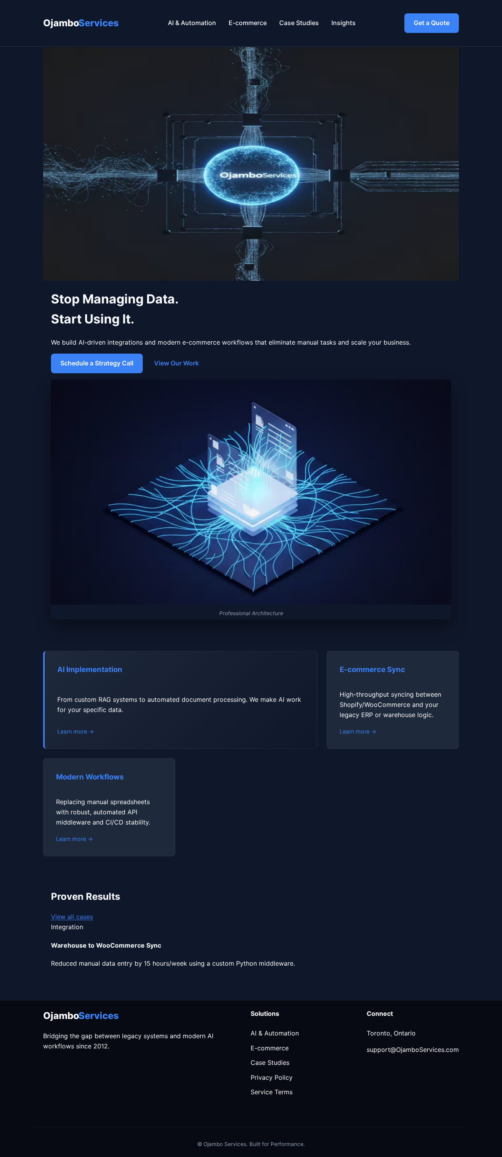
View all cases (72, 917)
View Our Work (176, 363)
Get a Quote (431, 23)
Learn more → (75, 731)
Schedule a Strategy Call (96, 363)
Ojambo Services (81, 23)
